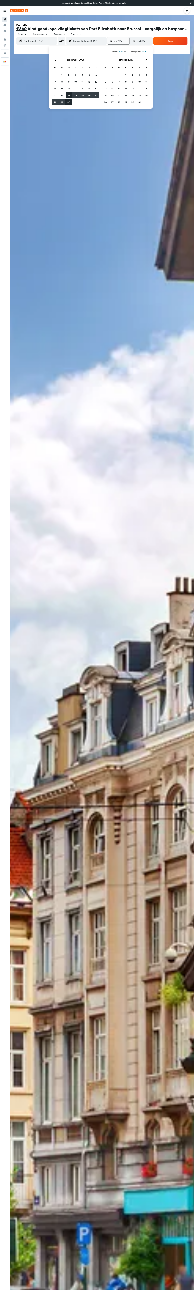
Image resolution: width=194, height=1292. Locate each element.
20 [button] (96, 88)
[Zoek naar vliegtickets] (5, 19)
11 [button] (82, 81)
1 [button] (61, 74)
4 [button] (82, 74)
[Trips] (5, 53)
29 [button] (62, 102)
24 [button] (75, 95)
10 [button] (75, 81)
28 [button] (55, 102)
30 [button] (68, 102)
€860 (21, 28)
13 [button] (96, 81)
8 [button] (62, 81)
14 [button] (55, 88)
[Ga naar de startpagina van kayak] (19, 10)
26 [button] (89, 95)
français (122, 3)
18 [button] (82, 88)
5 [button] (89, 74)
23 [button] (68, 95)
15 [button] (62, 88)
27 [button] (96, 95)
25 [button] (82, 95)
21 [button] (55, 95)
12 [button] (89, 81)
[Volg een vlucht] (5, 45)
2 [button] (68, 74)
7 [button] (55, 81)
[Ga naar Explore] (5, 39)
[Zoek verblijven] (5, 25)
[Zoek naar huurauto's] (5, 31)
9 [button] (68, 81)
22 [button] (62, 95)
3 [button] (75, 74)
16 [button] (69, 88)
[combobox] (22, 34)
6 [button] (96, 74)
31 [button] (139, 102)
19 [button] (89, 88)
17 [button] (76, 88)
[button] (191, 3)
